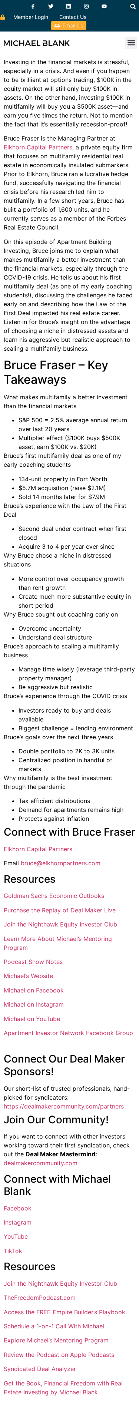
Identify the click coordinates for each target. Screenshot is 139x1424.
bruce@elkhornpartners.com (60, 863)
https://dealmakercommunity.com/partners (64, 1106)
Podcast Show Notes (33, 961)
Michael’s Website (28, 975)
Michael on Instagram (34, 1004)
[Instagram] (86, 6)
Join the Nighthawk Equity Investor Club (60, 924)
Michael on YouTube (32, 1018)
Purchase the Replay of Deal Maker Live (60, 910)
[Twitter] (50, 6)
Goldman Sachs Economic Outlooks (54, 895)
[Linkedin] (68, 6)
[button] (133, 6)
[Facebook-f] (33, 6)
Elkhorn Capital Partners (38, 147)
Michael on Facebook (34, 990)
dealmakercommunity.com (40, 1163)
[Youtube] (104, 6)
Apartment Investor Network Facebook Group (68, 1033)
